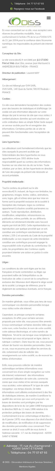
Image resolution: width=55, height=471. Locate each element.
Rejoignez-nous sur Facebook (29, 8)
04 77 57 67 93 (37, 452)
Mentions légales (27, 466)
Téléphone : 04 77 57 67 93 (29, 3)
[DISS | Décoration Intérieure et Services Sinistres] (24, 21)
